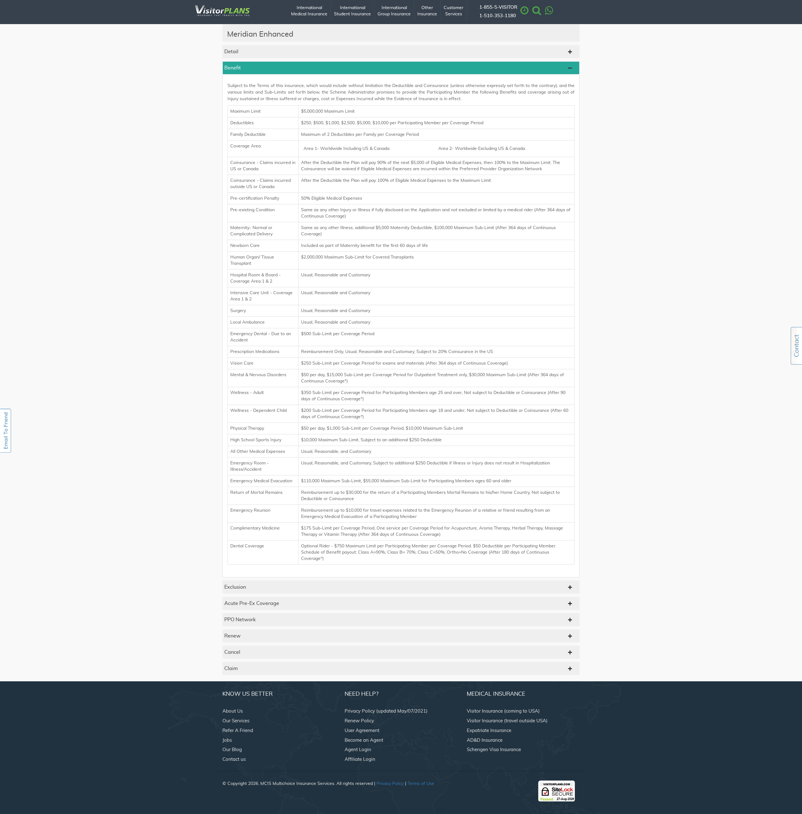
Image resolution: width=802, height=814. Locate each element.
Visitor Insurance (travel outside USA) (507, 721)
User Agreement (362, 730)
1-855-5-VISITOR (498, 7)
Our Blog (232, 749)
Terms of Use (421, 783)
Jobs (227, 740)
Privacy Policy (390, 783)
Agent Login (358, 749)
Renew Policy (359, 721)
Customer (453, 11)
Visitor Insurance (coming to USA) (503, 711)
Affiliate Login (360, 759)
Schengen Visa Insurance (494, 749)
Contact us (234, 759)
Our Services (235, 721)
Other (427, 11)
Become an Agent (364, 740)
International (309, 11)
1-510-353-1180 (497, 15)
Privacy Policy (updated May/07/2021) (386, 711)
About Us (232, 711)
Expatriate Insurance (489, 730)
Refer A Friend (237, 730)
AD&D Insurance (485, 740)
